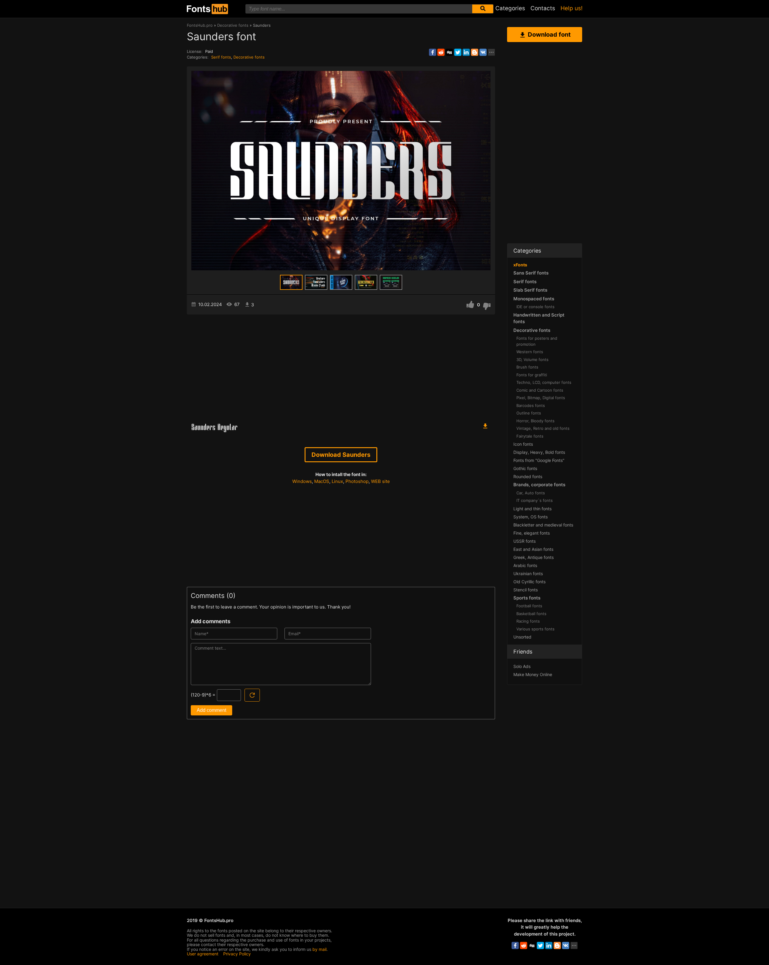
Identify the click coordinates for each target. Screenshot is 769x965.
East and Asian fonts (533, 549)
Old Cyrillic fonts (529, 581)
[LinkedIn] (466, 52)
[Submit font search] (482, 9)
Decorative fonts (249, 57)
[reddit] (441, 52)
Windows (302, 481)
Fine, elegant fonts (531, 533)
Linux (337, 481)
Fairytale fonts (529, 436)
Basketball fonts (531, 613)
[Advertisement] (341, 365)
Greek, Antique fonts (533, 557)
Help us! (571, 8)
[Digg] (449, 52)
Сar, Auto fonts (530, 492)
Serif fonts (221, 57)
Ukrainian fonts (528, 573)
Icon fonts (523, 444)
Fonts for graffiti (531, 374)
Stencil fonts (525, 589)
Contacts (542, 8)
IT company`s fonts (534, 500)
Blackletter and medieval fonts (543, 524)
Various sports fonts (535, 629)
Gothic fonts (525, 468)
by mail (319, 949)
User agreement (202, 953)
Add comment (211, 710)
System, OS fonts (530, 516)
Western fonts (529, 351)
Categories (510, 8)
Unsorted (522, 636)
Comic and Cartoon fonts (539, 390)
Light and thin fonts (532, 508)
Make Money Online (532, 674)
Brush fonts (527, 367)
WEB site (380, 481)
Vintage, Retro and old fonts (543, 428)
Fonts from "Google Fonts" (538, 460)
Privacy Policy (237, 953)
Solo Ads (521, 666)
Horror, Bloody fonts (535, 420)
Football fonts (529, 605)
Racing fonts (528, 621)
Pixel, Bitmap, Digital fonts (540, 397)
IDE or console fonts (535, 306)
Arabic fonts (525, 565)
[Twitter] (457, 52)
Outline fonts (528, 413)
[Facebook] (432, 52)
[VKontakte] (483, 52)
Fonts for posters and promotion (536, 341)
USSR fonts (524, 541)
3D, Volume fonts (532, 359)
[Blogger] (474, 52)
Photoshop (357, 481)
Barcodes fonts (530, 405)
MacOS (321, 481)
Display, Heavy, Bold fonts (539, 452)
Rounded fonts (527, 476)
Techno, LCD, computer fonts (543, 382)
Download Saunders (341, 454)
